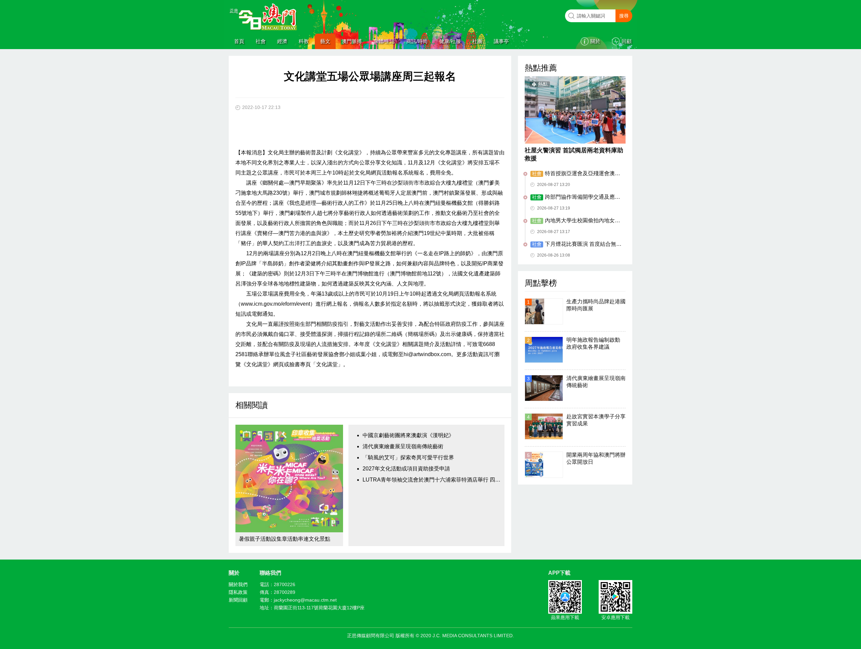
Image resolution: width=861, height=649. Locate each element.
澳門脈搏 (352, 41)
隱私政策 (238, 592)
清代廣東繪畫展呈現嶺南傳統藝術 (403, 446)
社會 (261, 41)
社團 (477, 41)
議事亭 (501, 41)
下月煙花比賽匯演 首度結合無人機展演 (576, 244)
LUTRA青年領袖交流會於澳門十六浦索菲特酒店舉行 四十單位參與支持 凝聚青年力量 (432, 480)
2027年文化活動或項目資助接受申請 (406, 468)
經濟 (282, 41)
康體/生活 (384, 41)
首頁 (239, 41)
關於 (595, 41)
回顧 (627, 41)
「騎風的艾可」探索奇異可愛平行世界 (408, 457)
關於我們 (238, 584)
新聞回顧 (238, 600)
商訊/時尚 (417, 41)
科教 (304, 41)
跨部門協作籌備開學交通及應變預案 (575, 197)
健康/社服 (450, 41)
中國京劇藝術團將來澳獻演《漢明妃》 (408, 435)
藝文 (325, 41)
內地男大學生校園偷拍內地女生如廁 (575, 221)
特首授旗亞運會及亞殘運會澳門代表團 (575, 173)
